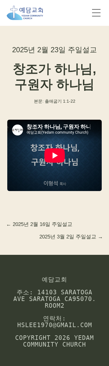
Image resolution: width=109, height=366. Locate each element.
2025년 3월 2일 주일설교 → (71, 237)
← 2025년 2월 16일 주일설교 (39, 224)
